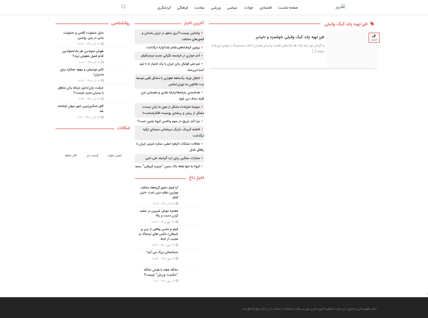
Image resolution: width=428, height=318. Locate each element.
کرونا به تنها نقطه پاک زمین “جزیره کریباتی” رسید (167, 166)
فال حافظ (71, 155)
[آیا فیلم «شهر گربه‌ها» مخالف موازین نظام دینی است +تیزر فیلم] (169, 195)
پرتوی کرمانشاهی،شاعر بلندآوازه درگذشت (173, 47)
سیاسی (232, 8)
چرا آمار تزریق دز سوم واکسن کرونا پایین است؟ (168, 121)
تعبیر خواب (114, 155)
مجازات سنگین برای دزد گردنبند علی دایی (172, 158)
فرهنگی (182, 8)
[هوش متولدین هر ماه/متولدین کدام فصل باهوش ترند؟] (92, 57)
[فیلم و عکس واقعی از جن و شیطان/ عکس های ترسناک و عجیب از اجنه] (169, 237)
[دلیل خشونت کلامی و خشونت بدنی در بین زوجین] (92, 38)
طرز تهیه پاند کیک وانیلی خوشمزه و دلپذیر (290, 37)
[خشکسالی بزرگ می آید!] (169, 257)
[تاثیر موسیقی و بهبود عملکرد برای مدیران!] (92, 75)
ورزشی (216, 8)
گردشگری (164, 8)
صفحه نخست (288, 8)
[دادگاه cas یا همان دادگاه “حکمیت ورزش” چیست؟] (169, 274)
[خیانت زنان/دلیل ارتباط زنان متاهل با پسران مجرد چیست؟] (92, 93)
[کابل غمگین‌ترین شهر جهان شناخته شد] (92, 111)
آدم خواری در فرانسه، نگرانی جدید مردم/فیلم (170, 55)
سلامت (199, 8)
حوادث (248, 8)
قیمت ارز (92, 155)
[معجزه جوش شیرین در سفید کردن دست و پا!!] (169, 217)
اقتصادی (266, 8)
